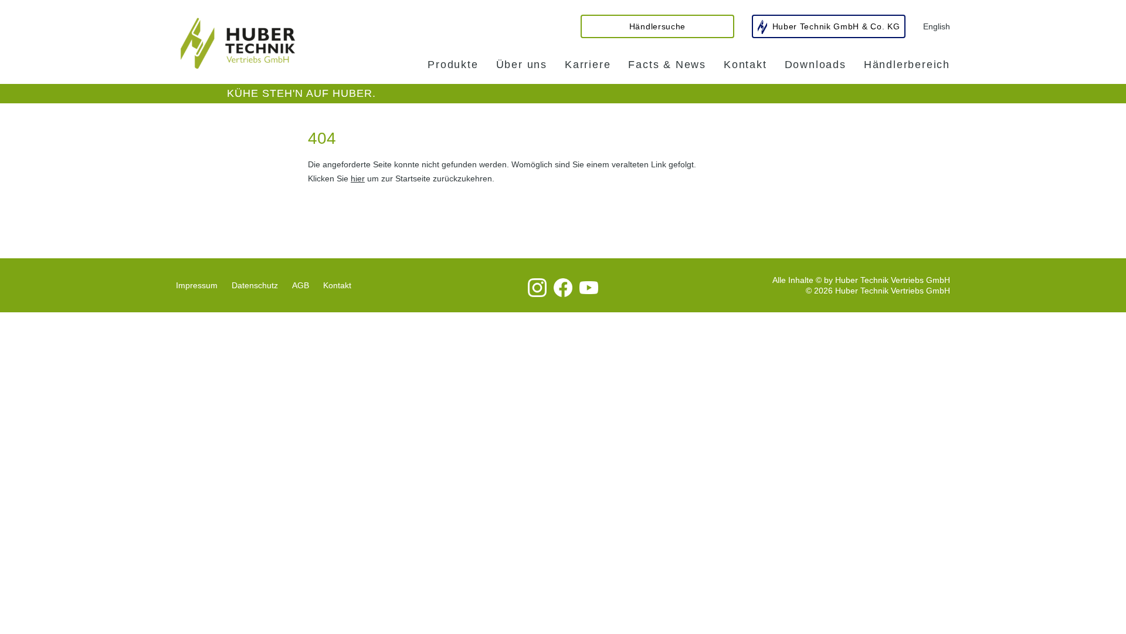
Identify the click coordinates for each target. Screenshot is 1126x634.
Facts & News (667, 64)
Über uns (521, 64)
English (936, 26)
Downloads (815, 64)
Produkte (453, 64)
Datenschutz (255, 285)
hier (358, 178)
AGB (300, 285)
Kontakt (745, 64)
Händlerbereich (907, 64)
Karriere (588, 64)
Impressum (197, 285)
